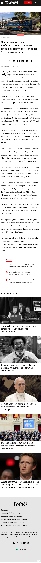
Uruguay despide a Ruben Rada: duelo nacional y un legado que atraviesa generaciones (19, 368)
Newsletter (12, 532)
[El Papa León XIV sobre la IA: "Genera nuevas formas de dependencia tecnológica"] (20, 388)
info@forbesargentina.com (14, 516)
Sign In (37, 3)
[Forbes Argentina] (11, 2)
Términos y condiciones (16, 534)
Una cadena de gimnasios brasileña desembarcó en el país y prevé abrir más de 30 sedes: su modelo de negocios (21, 273)
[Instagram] (21, 543)
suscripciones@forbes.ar (17, 522)
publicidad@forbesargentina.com (16, 513)
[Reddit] (22, 61)
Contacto (20, 532)
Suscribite (28, 3)
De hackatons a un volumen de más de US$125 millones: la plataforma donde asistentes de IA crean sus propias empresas (22, 281)
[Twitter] (14, 61)
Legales (27, 534)
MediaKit (4, 532)
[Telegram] (27, 61)
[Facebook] (18, 61)
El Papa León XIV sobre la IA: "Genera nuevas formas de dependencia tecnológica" (18, 407)
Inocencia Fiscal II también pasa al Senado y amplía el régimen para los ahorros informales (18, 446)
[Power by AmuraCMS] (20, 549)
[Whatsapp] (10, 61)
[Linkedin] (31, 61)
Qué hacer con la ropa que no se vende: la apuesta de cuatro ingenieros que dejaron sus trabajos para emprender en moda (21, 265)
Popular (9, 259)
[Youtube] (24, 543)
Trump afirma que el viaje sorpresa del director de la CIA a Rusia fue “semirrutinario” (19, 329)
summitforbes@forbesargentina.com (16, 519)
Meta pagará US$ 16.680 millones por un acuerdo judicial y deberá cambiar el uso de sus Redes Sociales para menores (20, 485)
